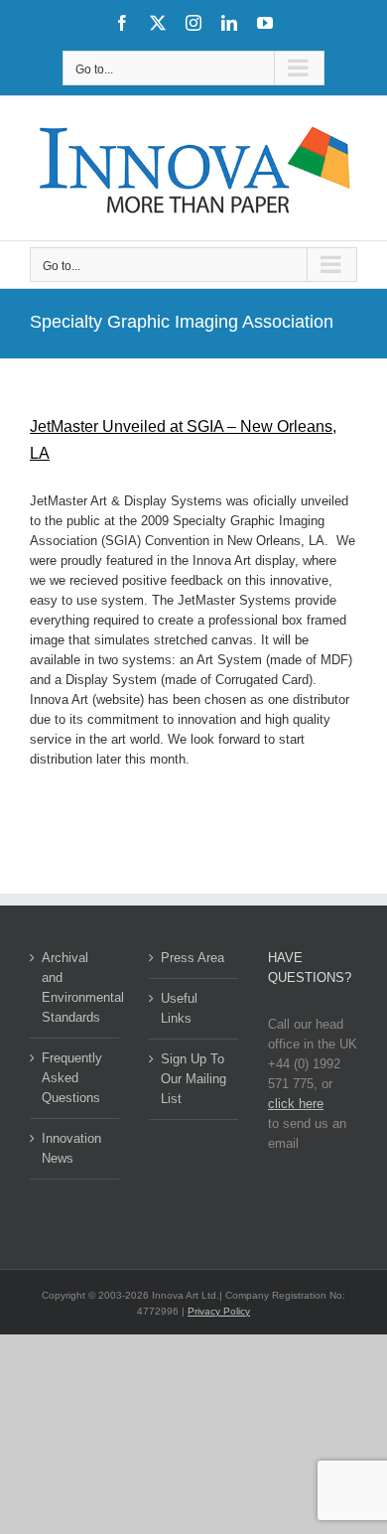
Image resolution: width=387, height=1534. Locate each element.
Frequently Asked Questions (72, 1077)
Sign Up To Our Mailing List (193, 1078)
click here (295, 1103)
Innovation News (71, 1148)
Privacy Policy (219, 1311)
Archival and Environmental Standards (75, 987)
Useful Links (179, 1008)
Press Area (192, 957)
